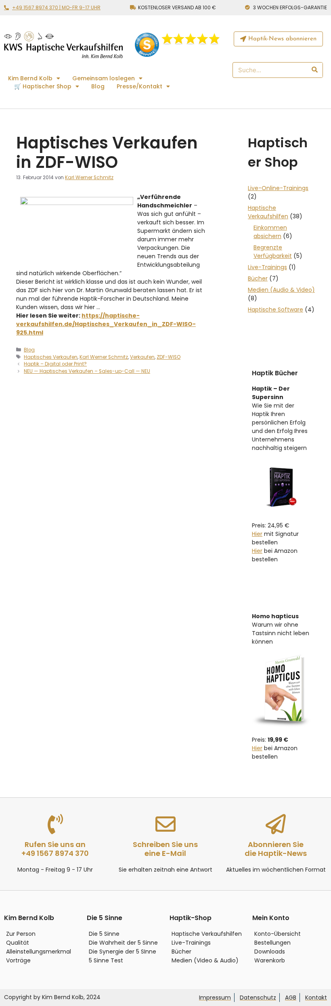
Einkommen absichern (270, 232)
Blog (98, 86)
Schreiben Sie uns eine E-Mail (165, 848)
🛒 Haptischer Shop (42, 86)
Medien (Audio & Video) (281, 290)
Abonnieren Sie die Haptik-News (276, 848)
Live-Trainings (267, 267)
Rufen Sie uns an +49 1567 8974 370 (55, 848)
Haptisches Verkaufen (51, 357)
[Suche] (314, 70)
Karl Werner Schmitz (104, 357)
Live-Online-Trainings (278, 188)
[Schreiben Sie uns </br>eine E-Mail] (165, 824)
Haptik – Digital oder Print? (55, 364)
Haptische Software (275, 309)
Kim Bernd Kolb (30, 78)
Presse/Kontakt (139, 86)
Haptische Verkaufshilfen (268, 212)
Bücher (258, 278)
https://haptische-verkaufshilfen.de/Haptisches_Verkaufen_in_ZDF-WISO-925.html (106, 324)
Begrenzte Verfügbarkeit (272, 251)
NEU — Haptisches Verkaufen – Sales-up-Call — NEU (87, 371)
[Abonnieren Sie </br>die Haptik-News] (276, 824)
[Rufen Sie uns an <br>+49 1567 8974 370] (55, 824)
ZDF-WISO (168, 357)
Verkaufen (142, 357)
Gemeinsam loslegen (103, 78)
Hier (257, 534)
